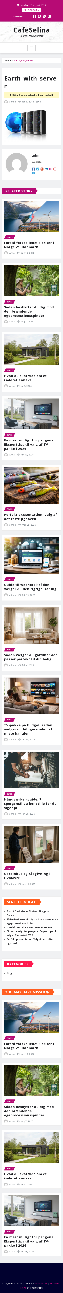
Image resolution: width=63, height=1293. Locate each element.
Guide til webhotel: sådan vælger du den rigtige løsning (30, 586)
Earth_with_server (23, 60)
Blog (9, 973)
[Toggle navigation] (32, 48)
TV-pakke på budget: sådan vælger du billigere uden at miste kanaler (28, 729)
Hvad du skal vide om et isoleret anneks (25, 377)
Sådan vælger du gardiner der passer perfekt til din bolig (30, 657)
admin (12, 101)
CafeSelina (31, 29)
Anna (12, 252)
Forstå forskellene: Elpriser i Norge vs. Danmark (29, 244)
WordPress (41, 1283)
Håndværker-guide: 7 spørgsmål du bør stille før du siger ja (30, 803)
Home (8, 60)
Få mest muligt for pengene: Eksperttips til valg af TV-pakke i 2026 (29, 444)
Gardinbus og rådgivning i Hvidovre (27, 875)
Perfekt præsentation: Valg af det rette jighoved (30, 516)
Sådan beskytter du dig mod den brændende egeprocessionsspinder (29, 311)
